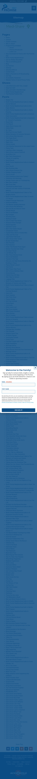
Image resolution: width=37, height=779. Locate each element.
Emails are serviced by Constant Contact (11, 402)
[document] (18, 389)
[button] (35, 368)
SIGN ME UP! (18, 410)
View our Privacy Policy (28, 402)
